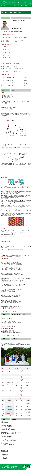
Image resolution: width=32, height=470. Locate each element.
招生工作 (26, 5)
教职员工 (19, 5)
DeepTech (6, 176)
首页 (1, 5)
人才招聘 (30, 5)
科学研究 (15, 5)
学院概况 (4, 5)
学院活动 (11, 5)
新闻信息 (8, 5)
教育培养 (22, 5)
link (12, 439)
